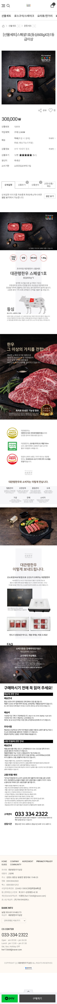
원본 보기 (6, 197)
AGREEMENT (27, 861)
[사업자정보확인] (34, 888)
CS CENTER (8, 929)
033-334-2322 (12, 881)
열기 (28, 991)
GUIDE (4, 864)
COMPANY (14, 861)
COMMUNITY (15, 864)
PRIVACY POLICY (44, 861)
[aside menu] (3, 5)
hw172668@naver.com (35, 896)
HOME (4, 861)
